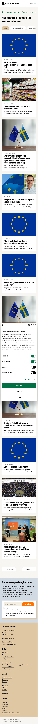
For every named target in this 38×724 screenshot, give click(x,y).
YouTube (4, 711)
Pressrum (5, 686)
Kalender (4, 688)
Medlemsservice (7, 678)
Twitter (4, 709)
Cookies (4, 721)
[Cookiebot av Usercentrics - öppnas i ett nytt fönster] (28, 325)
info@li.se (10, 642)
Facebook (5, 704)
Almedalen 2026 (18, 28)
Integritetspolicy (15, 721)
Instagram (5, 707)
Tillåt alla (19, 385)
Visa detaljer (29, 380)
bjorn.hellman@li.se (8, 657)
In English (5, 694)
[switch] (33, 361)
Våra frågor (5, 680)
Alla (5, 28)
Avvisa (19, 397)
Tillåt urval (19, 391)
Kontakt (4, 690)
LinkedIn (4, 702)
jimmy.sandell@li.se (8, 667)
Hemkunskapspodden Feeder (11, 713)
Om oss (4, 682)
